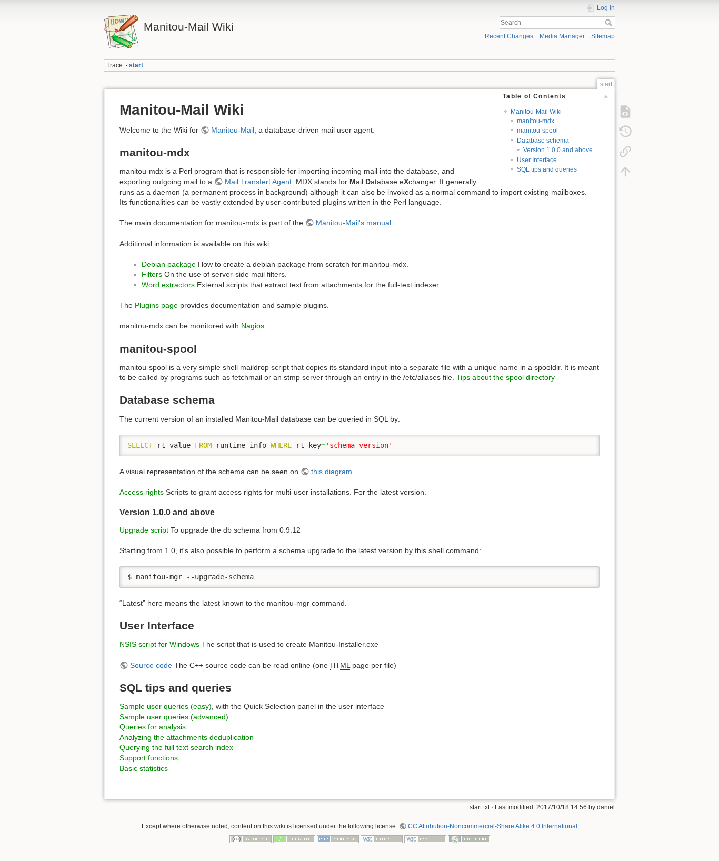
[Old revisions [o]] (625, 132)
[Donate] (294, 839)
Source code (151, 665)
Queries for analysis (152, 727)
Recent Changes (509, 36)
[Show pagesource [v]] (625, 112)
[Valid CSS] (425, 839)
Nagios (252, 326)
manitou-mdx (535, 121)
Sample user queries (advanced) (173, 717)
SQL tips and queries (547, 169)
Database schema (543, 140)
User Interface (537, 160)
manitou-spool (537, 130)
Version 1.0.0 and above (558, 150)
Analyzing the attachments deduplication (186, 737)
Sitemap (603, 36)
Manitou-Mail (232, 130)
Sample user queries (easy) (165, 706)
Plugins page (156, 305)
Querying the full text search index (176, 747)
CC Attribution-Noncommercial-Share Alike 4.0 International (492, 826)
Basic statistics (143, 768)
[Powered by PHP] (338, 839)
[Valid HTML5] (382, 839)
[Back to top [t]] (625, 172)
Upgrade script (143, 530)
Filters (152, 274)
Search (610, 22)
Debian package (169, 264)
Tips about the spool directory (505, 377)
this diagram (331, 471)
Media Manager (562, 36)
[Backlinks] (625, 152)
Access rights (141, 492)
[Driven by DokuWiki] (469, 839)
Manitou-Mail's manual (353, 222)
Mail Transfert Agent (258, 181)
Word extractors (168, 285)
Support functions (148, 758)
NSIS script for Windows (159, 644)
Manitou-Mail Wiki (536, 111)
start (136, 65)
